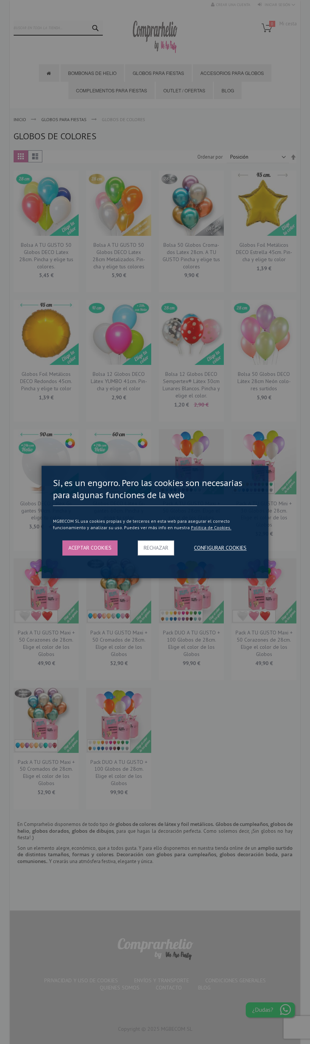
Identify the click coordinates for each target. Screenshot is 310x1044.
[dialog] (155, 522)
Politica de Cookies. (211, 527)
